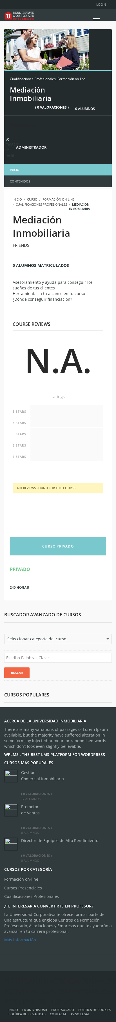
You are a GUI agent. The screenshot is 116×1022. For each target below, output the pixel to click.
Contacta (58, 1014)
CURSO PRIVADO (58, 546)
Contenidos (20, 181)
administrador (31, 147)
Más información (20, 939)
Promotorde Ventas (30, 810)
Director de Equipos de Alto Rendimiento (59, 840)
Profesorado (62, 1010)
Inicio (14, 170)
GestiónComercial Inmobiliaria (42, 775)
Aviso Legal (83, 1014)
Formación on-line (71, 78)
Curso (32, 199)
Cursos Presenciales (23, 888)
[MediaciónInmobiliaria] (46, 49)
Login (101, 4)
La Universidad (34, 1010)
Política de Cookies (94, 1010)
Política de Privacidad (27, 1014)
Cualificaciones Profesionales (33, 78)
